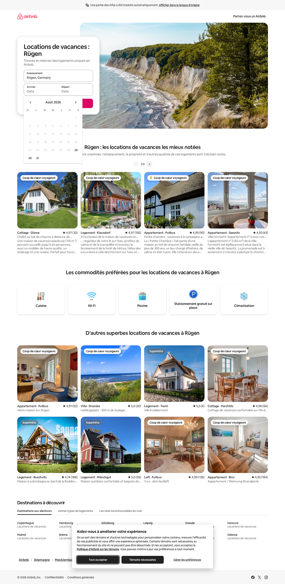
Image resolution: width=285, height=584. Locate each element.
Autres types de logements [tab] (75, 511)
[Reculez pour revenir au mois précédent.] (30, 102)
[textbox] (41, 91)
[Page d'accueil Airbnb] (27, 16)
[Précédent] (136, 164)
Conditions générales (80, 577)
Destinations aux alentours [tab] (34, 511)
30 (30, 158)
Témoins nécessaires (142, 560)
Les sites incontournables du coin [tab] (120, 511)
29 (76, 150)
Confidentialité (54, 577)
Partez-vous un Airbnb (249, 16)
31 (37, 158)
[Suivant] (149, 164)
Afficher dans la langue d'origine (179, 5)
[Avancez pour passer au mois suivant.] (75, 102)
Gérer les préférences (187, 560)
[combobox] (58, 77)
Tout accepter (98, 560)
